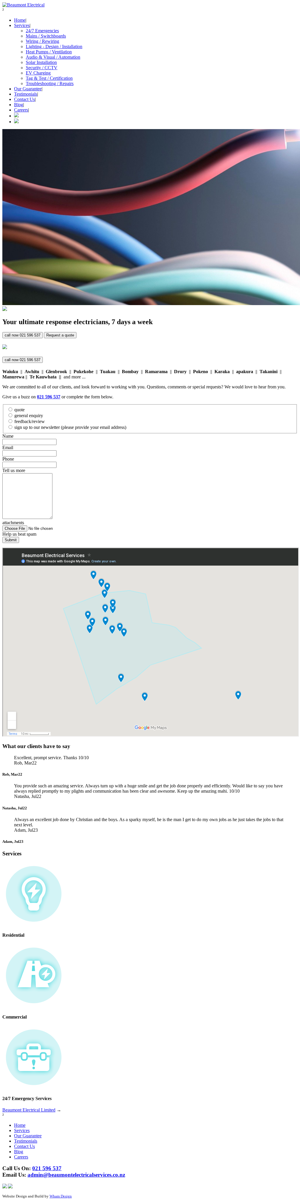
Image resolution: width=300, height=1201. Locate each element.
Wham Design (61, 1196)
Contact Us (24, 99)
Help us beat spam (19, 534)
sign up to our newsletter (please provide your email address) (70, 427)
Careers (21, 109)
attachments (13, 522)
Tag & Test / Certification (49, 78)
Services (22, 25)
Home (19, 20)
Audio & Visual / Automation (53, 57)
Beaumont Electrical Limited (28, 1109)
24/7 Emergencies (42, 30)
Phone (8, 458)
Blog (18, 104)
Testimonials (25, 94)
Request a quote (60, 335)
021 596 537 (47, 1168)
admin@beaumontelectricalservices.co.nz (76, 1175)
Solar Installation (41, 62)
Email (7, 447)
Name (7, 436)
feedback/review (29, 421)
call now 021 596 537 (22, 335)
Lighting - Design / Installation (54, 46)
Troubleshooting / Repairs (50, 83)
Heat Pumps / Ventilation (49, 51)
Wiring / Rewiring (42, 41)
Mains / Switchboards (46, 35)
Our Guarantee (28, 88)
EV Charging (38, 72)
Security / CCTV (41, 67)
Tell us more (13, 470)
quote (19, 409)
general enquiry (28, 415)
